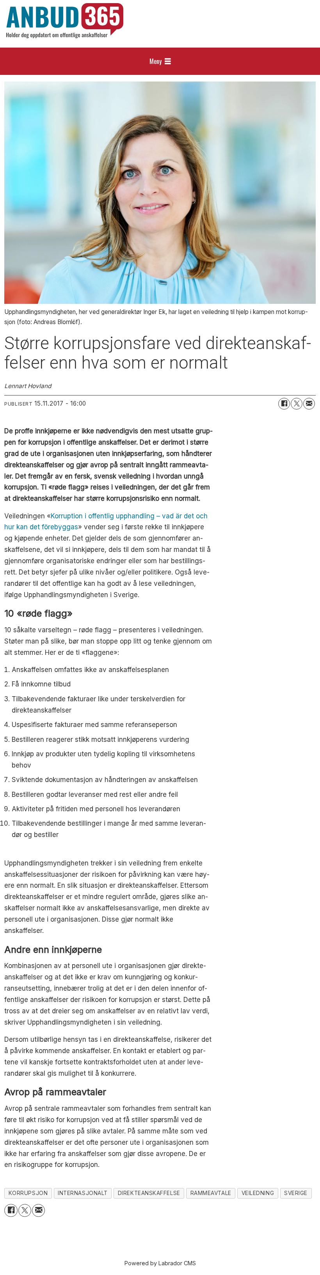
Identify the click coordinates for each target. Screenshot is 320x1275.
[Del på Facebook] (284, 404)
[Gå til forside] (64, 20)
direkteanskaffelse (149, 1193)
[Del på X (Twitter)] (296, 404)
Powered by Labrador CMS (160, 1263)
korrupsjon (28, 1193)
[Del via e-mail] (309, 404)
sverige (296, 1193)
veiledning (258, 1193)
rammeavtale (210, 1193)
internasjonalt (83, 1193)
